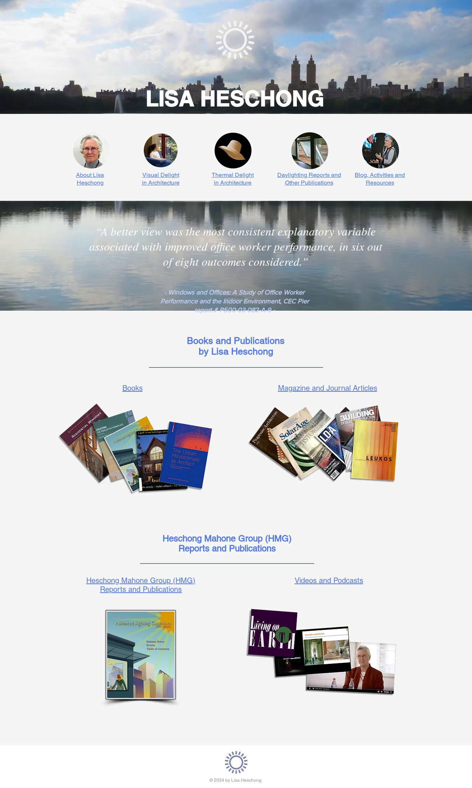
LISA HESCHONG (235, 98)
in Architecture (161, 182)
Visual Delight (160, 174)
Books (132, 388)
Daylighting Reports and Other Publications (309, 178)
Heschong (90, 182)
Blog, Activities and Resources (380, 178)
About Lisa (90, 174)
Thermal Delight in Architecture (233, 178)
